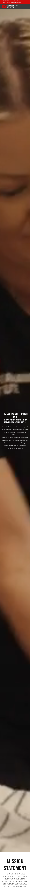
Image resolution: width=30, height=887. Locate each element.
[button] (27, 6)
